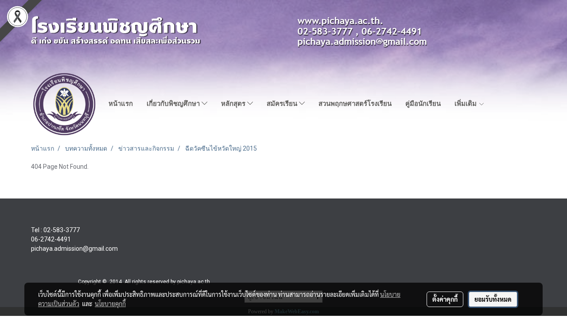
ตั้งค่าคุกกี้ (445, 299)
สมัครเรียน (283, 104)
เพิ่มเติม (466, 104)
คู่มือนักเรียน (423, 104)
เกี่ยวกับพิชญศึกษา (174, 104)
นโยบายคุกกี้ (110, 303)
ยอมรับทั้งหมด (493, 299)
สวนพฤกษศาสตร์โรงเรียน (355, 104)
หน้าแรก (121, 104)
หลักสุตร (234, 104)
